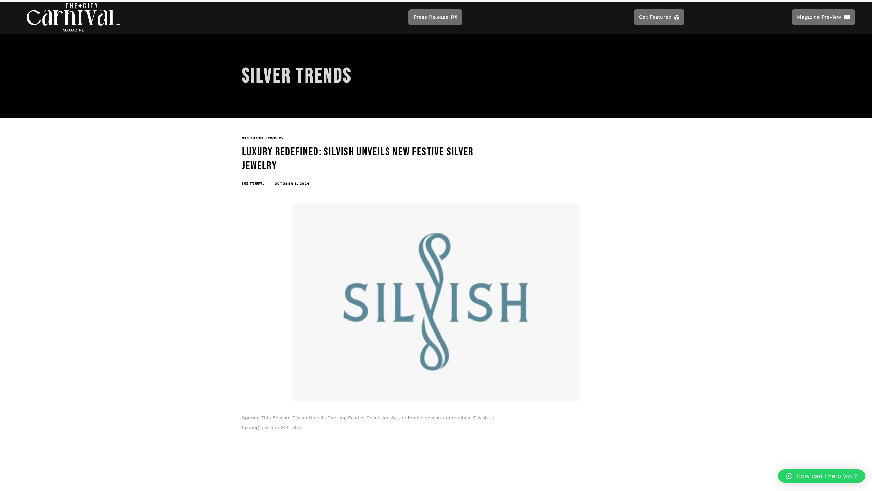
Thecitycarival (253, 184)
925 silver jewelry (263, 138)
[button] (821, 476)
